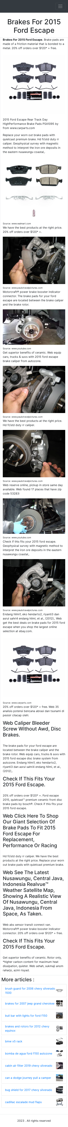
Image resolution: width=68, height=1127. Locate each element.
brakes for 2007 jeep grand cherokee (29, 1003)
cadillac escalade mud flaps (23, 1102)
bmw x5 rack (13, 1041)
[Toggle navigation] (60, 6)
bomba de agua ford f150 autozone (28, 1053)
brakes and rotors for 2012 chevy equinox (27, 1028)
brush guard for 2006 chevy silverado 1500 (30, 990)
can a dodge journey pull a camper (28, 1077)
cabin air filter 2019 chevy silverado (28, 1065)
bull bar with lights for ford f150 (26, 1015)
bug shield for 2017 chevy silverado (28, 1090)
